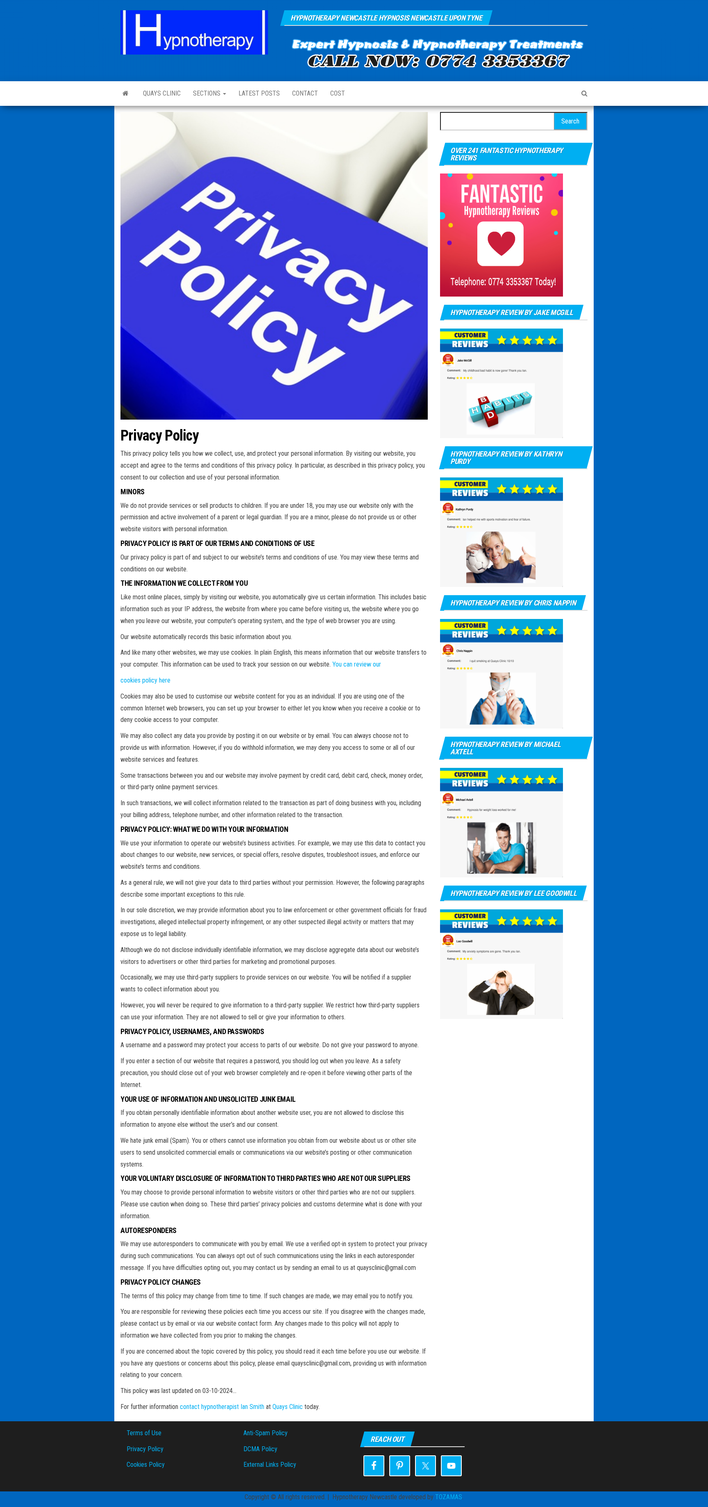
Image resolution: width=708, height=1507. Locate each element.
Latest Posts (259, 93)
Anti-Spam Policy (265, 1433)
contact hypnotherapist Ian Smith (222, 1407)
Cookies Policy (146, 1464)
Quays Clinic (162, 93)
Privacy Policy (145, 1449)
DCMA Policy (260, 1449)
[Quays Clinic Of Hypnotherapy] (125, 93)
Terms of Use (144, 1433)
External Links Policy (269, 1464)
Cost (337, 93)
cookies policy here (145, 680)
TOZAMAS (448, 1497)
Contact (305, 93)
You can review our (356, 664)
